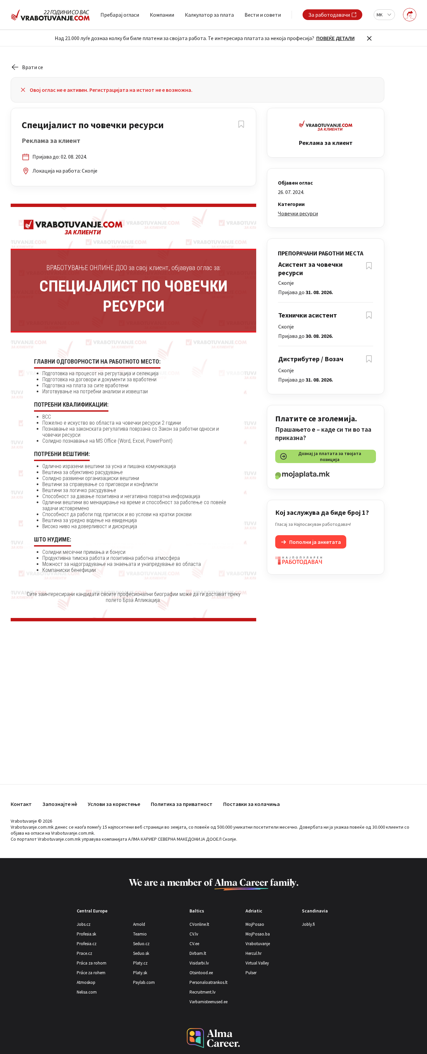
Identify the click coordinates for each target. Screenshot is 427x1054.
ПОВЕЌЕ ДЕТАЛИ (335, 38)
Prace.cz (84, 953)
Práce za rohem (91, 973)
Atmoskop (86, 982)
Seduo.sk (141, 953)
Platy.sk (140, 973)
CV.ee (194, 943)
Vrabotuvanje (258, 943)
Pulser (251, 973)
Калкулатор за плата (209, 14)
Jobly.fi (308, 924)
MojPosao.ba (258, 934)
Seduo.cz (141, 943)
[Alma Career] (213, 1038)
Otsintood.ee (201, 973)
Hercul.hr (254, 953)
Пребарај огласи (119, 14)
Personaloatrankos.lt (208, 982)
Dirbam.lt (197, 953)
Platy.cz (140, 963)
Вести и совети (263, 14)
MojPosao (255, 924)
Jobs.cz (83, 924)
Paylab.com (144, 982)
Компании (162, 14)
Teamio (140, 934)
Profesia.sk (86, 934)
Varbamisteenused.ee (208, 1002)
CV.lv (193, 934)
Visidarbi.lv (199, 963)
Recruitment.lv (202, 992)
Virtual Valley (257, 963)
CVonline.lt (199, 924)
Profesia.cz (86, 943)
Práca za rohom (91, 963)
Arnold (139, 924)
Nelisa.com (87, 992)
